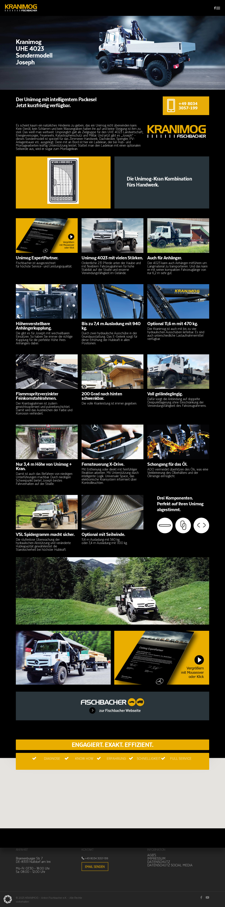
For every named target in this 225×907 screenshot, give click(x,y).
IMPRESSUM (156, 858)
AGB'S (151, 855)
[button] (218, 8)
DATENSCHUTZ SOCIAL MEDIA (169, 865)
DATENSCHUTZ (158, 861)
